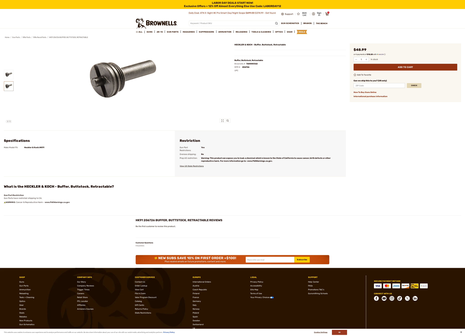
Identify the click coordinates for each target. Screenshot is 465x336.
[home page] (156, 23)
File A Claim (140, 293)
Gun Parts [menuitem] (173, 32)
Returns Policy (141, 309)
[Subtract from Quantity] (356, 59)
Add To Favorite (364, 75)
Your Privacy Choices (260, 297)
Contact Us (140, 282)
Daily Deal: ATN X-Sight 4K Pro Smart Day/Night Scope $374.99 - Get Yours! (232, 13)
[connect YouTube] (384, 298)
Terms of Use (256, 293)
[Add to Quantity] (366, 59)
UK (194, 328)
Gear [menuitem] (289, 32)
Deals (21, 313)
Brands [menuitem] (307, 23)
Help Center (313, 282)
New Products (25, 320)
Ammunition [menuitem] (225, 32)
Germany (197, 301)
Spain (195, 317)
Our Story (81, 282)
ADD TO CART (405, 67)
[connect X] (407, 298)
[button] (317, 14)
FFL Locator (82, 301)
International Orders (202, 282)
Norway (196, 309)
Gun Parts (16, 37)
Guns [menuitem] (150, 32)
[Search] (276, 23)
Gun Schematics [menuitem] (290, 23)
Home (7, 37)
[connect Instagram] (391, 298)
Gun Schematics (26, 324)
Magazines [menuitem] (189, 32)
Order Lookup (141, 286)
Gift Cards (139, 305)
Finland (196, 293)
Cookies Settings (320, 332)
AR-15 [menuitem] (160, 32)
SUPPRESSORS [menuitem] (206, 32)
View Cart (139, 289)
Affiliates (81, 305)
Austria (196, 286)
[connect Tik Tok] (399, 298)
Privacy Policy (256, 282)
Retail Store (82, 297)
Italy (195, 305)
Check (414, 85)
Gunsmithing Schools (318, 293)
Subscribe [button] (302, 259)
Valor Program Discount (145, 297)
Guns (21, 282)
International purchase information (370, 96)
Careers (80, 293)
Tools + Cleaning (26, 297)
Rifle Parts (27, 37)
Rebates (23, 317)
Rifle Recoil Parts (39, 37)
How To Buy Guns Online (365, 92)
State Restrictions (143, 313)
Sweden (196, 320)
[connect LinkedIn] (415, 298)
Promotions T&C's (316, 289)
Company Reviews (85, 286)
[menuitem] (140, 31)
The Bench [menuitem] (322, 23)
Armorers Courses (85, 309)
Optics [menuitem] (279, 32)
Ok (339, 332)
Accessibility (256, 286)
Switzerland (198, 324)
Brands (22, 309)
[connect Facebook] (376, 298)
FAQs (310, 286)
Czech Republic (200, 289)
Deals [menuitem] (301, 32)
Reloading (24, 293)
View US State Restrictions (192, 166)
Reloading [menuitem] (242, 32)
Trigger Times (83, 289)
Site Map (254, 289)
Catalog (138, 301)
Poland (196, 313)
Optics (22, 301)
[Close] (461, 332)
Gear (21, 305)
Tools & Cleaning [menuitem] (261, 32)
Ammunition (25, 289)
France (196, 297)
